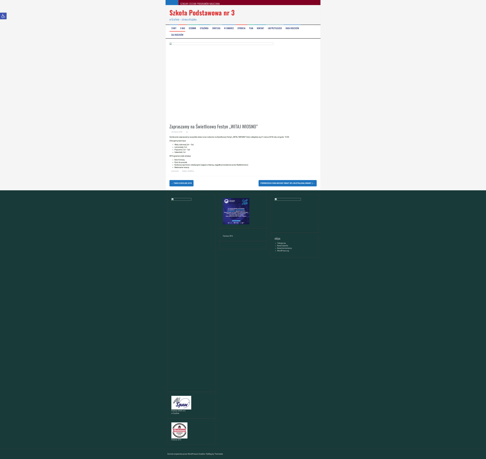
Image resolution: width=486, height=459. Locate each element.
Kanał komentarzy (284, 248)
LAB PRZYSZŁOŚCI (275, 28)
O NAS (182, 28)
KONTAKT (260, 28)
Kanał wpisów (282, 246)
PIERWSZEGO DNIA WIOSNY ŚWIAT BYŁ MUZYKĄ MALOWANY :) (287, 183)
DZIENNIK (192, 28)
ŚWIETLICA (216, 28)
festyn (184, 171)
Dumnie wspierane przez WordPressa (182, 454)
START (173, 28)
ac (187, 132)
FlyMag (209, 454)
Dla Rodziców (177, 34)
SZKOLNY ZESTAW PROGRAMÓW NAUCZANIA (200, 3)
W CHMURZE (229, 28)
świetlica (190, 171)
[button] (3, 16)
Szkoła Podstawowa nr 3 (202, 12)
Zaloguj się (281, 243)
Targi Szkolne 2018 (181, 183)
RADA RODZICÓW (292, 28)
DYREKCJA (241, 28)
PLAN (251, 28)
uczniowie (175, 171)
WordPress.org (283, 251)
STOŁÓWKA (204, 28)
